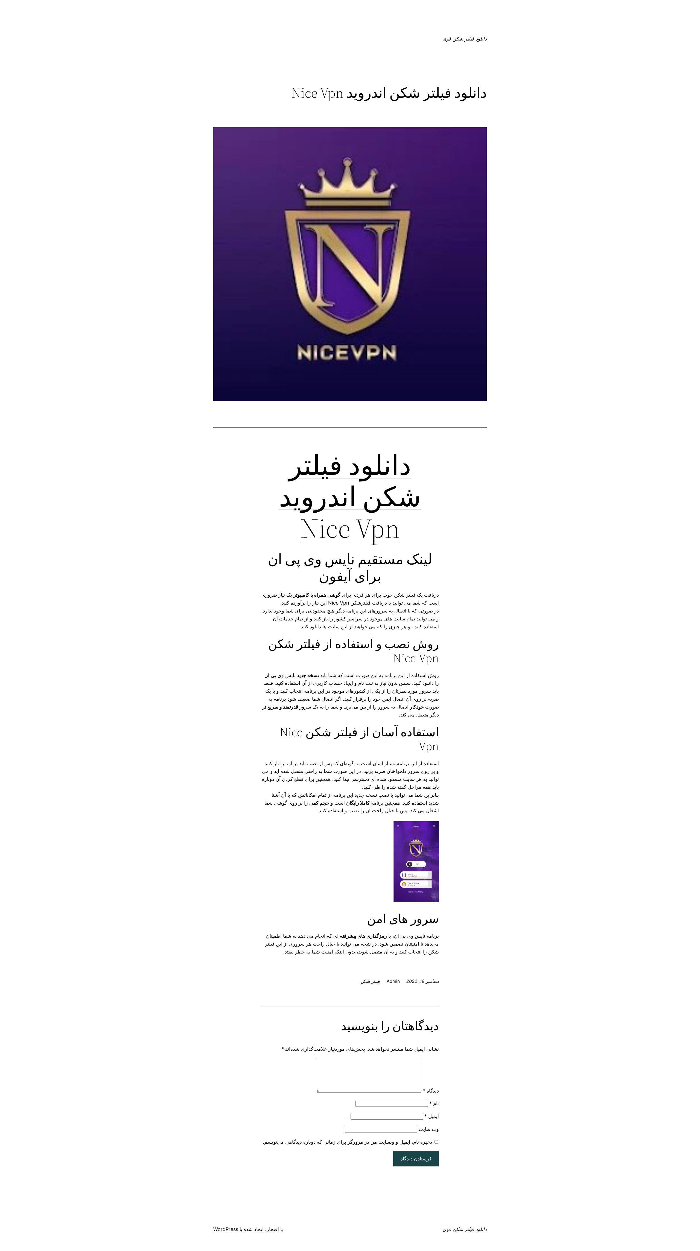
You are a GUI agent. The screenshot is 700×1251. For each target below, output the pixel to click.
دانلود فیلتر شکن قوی (464, 39)
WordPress (225, 1229)
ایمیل (431, 1116)
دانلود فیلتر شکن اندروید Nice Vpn (350, 496)
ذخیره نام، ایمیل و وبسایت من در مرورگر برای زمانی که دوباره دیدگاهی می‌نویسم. (347, 1142)
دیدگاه (431, 1091)
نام (434, 1103)
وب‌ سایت (429, 1129)
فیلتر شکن (370, 981)
